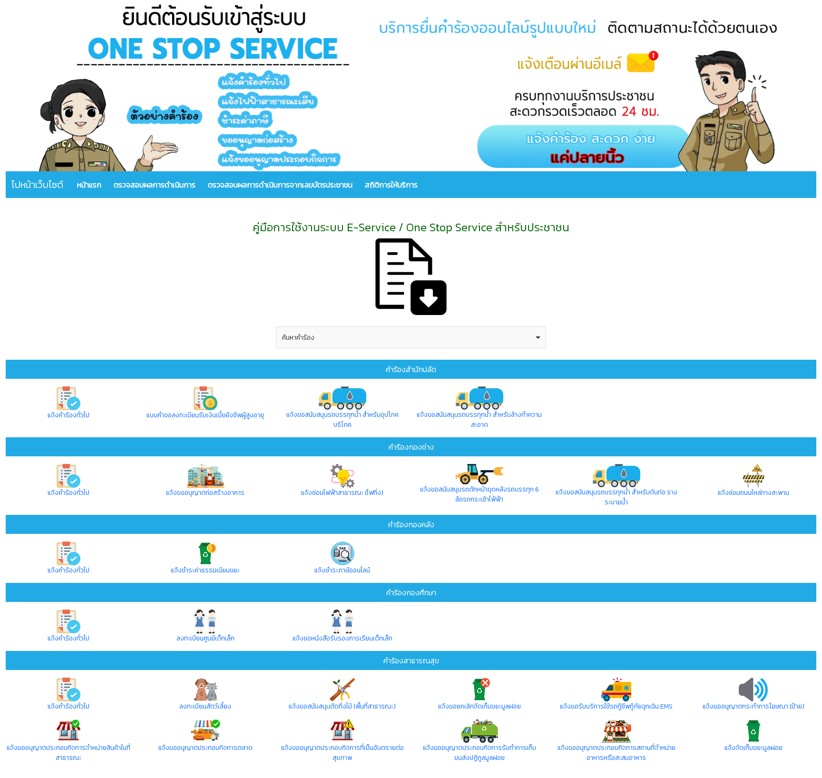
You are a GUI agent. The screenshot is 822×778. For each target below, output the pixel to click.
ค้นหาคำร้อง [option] (298, 338)
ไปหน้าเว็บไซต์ (37, 184)
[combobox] (411, 337)
